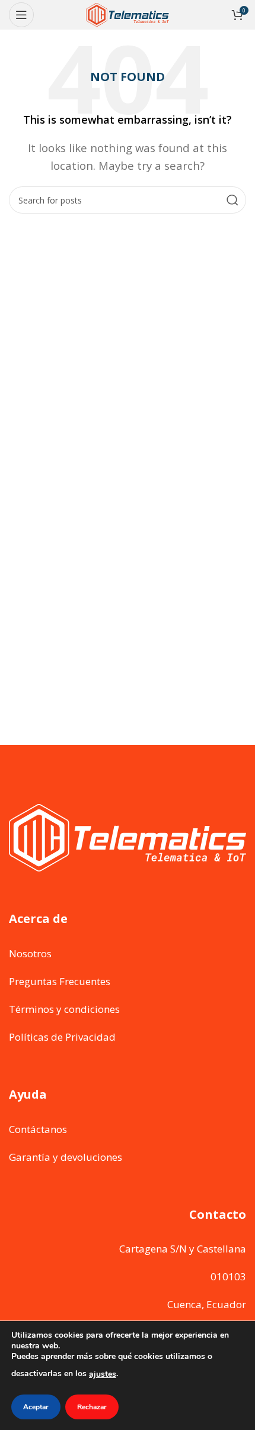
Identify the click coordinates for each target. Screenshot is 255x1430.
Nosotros (30, 953)
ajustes (102, 1374)
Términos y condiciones (64, 1009)
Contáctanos (38, 1129)
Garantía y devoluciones (65, 1157)
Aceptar (36, 1407)
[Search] (232, 200)
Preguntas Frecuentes (59, 981)
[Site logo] (127, 14)
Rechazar (92, 1407)
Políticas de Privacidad (62, 1037)
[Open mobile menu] (21, 15)
